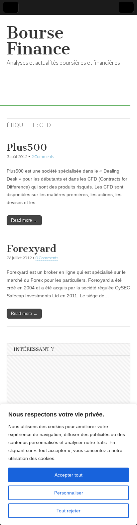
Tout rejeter (68, 510)
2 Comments (42, 156)
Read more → (24, 220)
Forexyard (32, 249)
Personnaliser (68, 492)
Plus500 (27, 147)
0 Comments (47, 257)
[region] (68, 464)
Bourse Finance (38, 41)
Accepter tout (68, 475)
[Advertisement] (63, 401)
